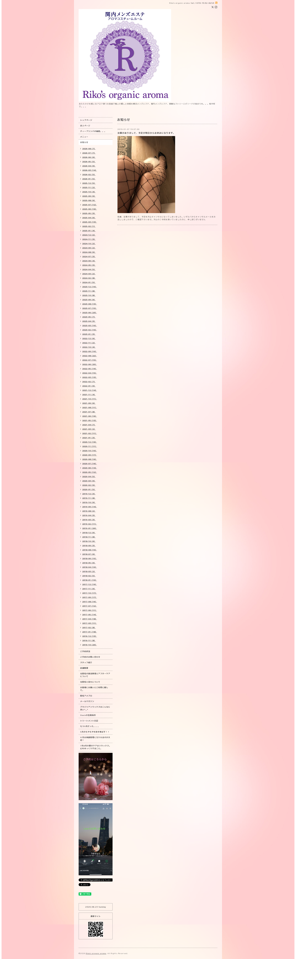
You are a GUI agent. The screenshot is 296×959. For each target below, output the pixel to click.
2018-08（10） (89, 550)
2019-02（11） (89, 524)
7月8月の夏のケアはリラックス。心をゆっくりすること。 (95, 747)
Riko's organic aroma (96, 953)
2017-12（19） (89, 584)
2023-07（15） (89, 308)
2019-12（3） (89, 494)
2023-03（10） (89, 325)
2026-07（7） (89, 153)
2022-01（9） (89, 386)
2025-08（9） (89, 200)
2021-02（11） (89, 433)
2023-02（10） (89, 330)
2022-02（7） (89, 381)
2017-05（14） (89, 614)
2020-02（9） (89, 485)
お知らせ (84, 142)
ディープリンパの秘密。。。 (93, 131)
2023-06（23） (89, 312)
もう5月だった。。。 (90, 726)
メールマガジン (87, 701)
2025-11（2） (89, 187)
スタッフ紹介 (86, 662)
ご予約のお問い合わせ (90, 657)
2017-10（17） (89, 593)
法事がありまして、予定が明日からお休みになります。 (146, 132)
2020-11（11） (89, 446)
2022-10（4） (89, 347)
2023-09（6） (89, 299)
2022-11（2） (89, 343)
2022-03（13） (89, 377)
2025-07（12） (89, 205)
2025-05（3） (89, 213)
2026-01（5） (89, 179)
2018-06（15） (89, 558)
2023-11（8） (89, 291)
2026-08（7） (89, 148)
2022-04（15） (89, 373)
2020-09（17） (89, 455)
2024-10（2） (89, 243)
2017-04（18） (89, 619)
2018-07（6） (89, 554)
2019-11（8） (89, 498)
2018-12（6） (89, 532)
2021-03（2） (89, 429)
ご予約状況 (85, 651)
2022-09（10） (89, 351)
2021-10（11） (89, 399)
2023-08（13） (89, 304)
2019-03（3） (89, 519)
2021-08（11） (89, 407)
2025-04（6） (89, 217)
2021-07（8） (89, 412)
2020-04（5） (89, 476)
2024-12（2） (89, 235)
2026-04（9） (89, 166)
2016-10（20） (89, 645)
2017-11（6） (89, 589)
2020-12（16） (89, 442)
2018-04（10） (89, 567)
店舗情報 (84, 668)
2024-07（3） (89, 256)
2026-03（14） (89, 170)
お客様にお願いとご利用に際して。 (94, 689)
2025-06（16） (89, 209)
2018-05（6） (89, 563)
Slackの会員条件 (88, 715)
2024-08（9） (89, 252)
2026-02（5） (89, 174)
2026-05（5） (89, 161)
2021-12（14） (89, 390)
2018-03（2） (89, 571)
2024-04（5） (89, 269)
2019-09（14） (89, 507)
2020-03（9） (89, 481)
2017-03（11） (89, 623)
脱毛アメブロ (86, 695)
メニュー (84, 136)
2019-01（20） (89, 528)
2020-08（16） (89, 459)
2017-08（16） (89, 601)
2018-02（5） (89, 576)
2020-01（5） (89, 489)
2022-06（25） (89, 364)
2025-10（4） (89, 192)
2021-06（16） (89, 416)
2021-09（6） (89, 403)
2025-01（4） (89, 230)
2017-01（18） (89, 632)
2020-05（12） (89, 472)
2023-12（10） (89, 287)
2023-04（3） (89, 321)
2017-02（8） (89, 627)
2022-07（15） (89, 360)
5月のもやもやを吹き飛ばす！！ (95, 731)
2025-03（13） (89, 222)
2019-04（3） (89, 515)
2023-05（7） (89, 317)
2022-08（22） (89, 356)
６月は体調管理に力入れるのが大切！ (95, 738)
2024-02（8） (89, 278)
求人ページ (85, 125)
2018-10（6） (89, 541)
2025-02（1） (89, 226)
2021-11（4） (89, 394)
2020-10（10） (89, 450)
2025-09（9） (89, 196)
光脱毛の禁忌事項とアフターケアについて (95, 675)
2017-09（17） (89, 597)
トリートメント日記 (89, 720)
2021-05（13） (89, 420)
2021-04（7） (89, 425)
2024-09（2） (89, 248)
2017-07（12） (89, 606)
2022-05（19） (89, 368)
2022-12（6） (89, 338)
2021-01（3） (89, 438)
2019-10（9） (89, 502)
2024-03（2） (89, 274)
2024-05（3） (89, 265)
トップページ (86, 120)
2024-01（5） (89, 282)
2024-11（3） (89, 239)
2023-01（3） (89, 334)
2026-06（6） (89, 157)
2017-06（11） (89, 610)
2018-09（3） (89, 545)
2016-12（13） (89, 636)
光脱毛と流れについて (90, 682)
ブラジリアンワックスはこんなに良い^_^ (95, 708)
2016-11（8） (89, 640)
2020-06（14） (89, 468)
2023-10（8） (89, 295)
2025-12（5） (89, 183)
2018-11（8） (89, 537)
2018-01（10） (89, 580)
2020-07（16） (89, 463)
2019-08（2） (89, 511)
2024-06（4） (89, 261)
